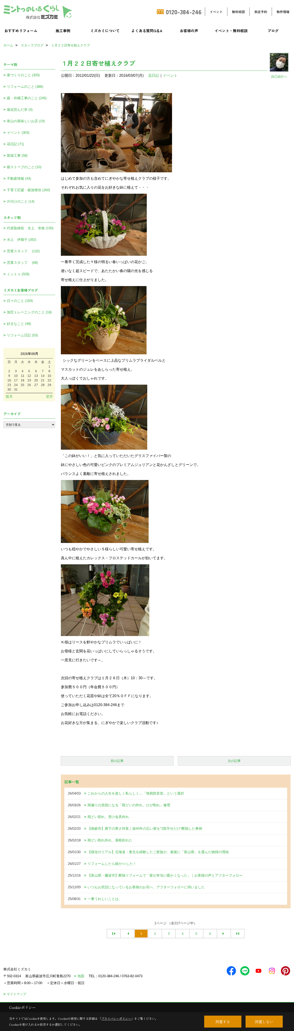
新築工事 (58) (17, 155)
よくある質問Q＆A (146, 30)
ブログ (273, 30)
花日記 (153, 75)
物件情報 (283, 11)
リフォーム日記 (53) (22, 335)
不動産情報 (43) (19, 178)
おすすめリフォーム (20, 30)
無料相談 (238, 11)
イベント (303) (18, 132)
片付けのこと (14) (20, 201)
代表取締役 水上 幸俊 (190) (30, 228)
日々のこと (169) (20, 301)
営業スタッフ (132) (23, 251)
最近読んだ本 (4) (20, 109)
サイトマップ (16, 994)
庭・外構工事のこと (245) (27, 98)
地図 (80, 976)
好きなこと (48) (19, 324)
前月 (9, 396)
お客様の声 (189, 30)
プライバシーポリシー (116, 1018)
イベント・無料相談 (231, 30)
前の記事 (117, 761)
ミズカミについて (105, 30)
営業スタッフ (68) (22, 262)
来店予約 (260, 11)
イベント (216, 11)
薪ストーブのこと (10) (24, 167)
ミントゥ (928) (18, 274)
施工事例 (63, 30)
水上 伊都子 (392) (21, 239)
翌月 (49, 396)
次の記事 (234, 761)
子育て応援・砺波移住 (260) (28, 190)
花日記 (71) (15, 144)
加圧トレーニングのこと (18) (29, 312)
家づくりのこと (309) (23, 75)
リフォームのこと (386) (25, 86)
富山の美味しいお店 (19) (26, 121)
